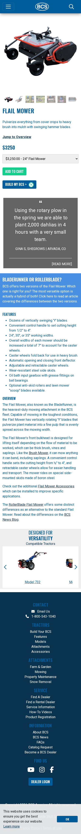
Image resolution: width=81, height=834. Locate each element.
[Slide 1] (8, 99)
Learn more (11, 826)
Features (40, 637)
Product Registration (40, 717)
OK (67, 819)
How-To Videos (40, 712)
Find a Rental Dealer (40, 702)
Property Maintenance (40, 677)
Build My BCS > (16, 184)
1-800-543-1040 (43, 616)
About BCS (40, 732)
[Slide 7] (72, 99)
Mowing (40, 672)
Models (40, 642)
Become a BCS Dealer (40, 752)
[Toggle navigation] (8, 6)
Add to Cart (14, 171)
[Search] (72, 6)
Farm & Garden (40, 667)
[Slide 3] (30, 99)
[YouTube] (30, 769)
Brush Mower (38, 453)
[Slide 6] (62, 99)
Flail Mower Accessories (56, 486)
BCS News (40, 737)
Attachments (40, 647)
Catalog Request (40, 747)
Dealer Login (40, 781)
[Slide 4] (40, 99)
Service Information (40, 707)
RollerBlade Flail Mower (26, 505)
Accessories (40, 652)
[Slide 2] (19, 99)
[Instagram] (42, 769)
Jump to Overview (16, 137)
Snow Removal (40, 682)
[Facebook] (52, 769)
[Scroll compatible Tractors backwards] (5, 567)
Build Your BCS (40, 632)
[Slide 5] (51, 99)
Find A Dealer (40, 697)
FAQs (40, 742)
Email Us (43, 611)
